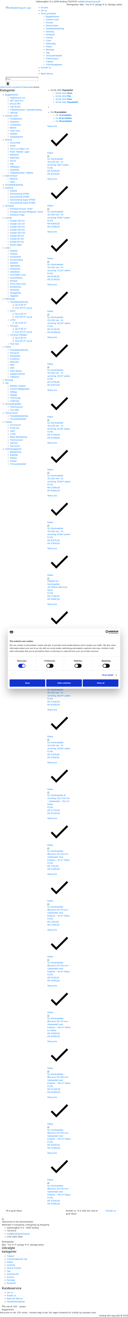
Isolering (50, 31)
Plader (49, 46)
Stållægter (15, 166)
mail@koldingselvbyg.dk (88, 1)
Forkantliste (15, 257)
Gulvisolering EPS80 (19, 196)
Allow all (100, 683)
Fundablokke (16, 118)
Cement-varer (52, 19)
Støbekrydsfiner (17, 374)
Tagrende (14, 169)
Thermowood (52, 58)
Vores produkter (48, 13)
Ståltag (13, 392)
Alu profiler (15, 142)
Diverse (49, 22)
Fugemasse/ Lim (17, 97)
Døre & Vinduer (14, 1268)
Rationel (14, 178)
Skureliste (14, 290)
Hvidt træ (14, 428)
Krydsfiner (15, 359)
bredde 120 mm (17, 224)
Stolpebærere (16, 136)
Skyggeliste (15, 293)
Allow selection (64, 683)
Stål (12, 163)
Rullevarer (14, 157)
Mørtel (13, 127)
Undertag (14, 401)
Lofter (13, 320)
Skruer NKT (15, 103)
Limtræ (49, 37)
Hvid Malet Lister (18, 275)
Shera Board (16, 371)
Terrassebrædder (54, 55)
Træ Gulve (15, 446)
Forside (44, 7)
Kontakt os (46, 67)
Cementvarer (13, 1274)
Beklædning (15, 452)
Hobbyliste (15, 269)
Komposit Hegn (17, 214)
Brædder (14, 455)
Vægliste (14, 296)
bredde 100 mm (17, 220)
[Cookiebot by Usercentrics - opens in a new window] (107, 632)
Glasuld (13, 190)
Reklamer (14, 154)
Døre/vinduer (52, 25)
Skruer (13, 160)
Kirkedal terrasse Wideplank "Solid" (26, 211)
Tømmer (14, 443)
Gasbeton (14, 121)
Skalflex (14, 133)
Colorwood (15, 425)
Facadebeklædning (55, 28)
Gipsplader (15, 356)
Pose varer (15, 130)
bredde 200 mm (17, 233)
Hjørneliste (15, 266)
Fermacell (14, 353)
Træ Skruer (15, 106)
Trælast (49, 61)
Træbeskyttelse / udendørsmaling (26, 109)
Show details (108, 675)
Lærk (12, 431)
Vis (64, 115)
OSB (12, 368)
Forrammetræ (16, 260)
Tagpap (13, 395)
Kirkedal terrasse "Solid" (21, 208)
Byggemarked (52, 16)
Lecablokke (15, 124)
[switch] (50, 666)
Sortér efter (64, 93)
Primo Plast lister (18, 284)
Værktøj (14, 112)
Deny (27, 683)
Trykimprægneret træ (17, 1259)
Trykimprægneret (54, 64)
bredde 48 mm (17, 236)
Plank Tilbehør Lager (20, 151)
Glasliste (14, 263)
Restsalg (50, 49)
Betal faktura (47, 73)
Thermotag (15, 398)
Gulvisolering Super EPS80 (22, 202)
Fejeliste (14, 251)
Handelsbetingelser (16, 1301)
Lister (48, 40)
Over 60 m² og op (23, 308)
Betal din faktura (14, 1298)
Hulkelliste (15, 272)
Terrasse (14, 326)
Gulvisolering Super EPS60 (22, 199)
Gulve (12, 311)
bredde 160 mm (17, 230)
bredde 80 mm (17, 242)
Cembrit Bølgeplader (20, 389)
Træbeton (14, 377)
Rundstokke (15, 287)
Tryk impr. (14, 344)
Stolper (13, 461)
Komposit (50, 34)
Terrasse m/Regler (18, 335)
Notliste (13, 281)
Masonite (14, 362)
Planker (13, 458)
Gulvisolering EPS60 (19, 193)
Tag (47, 52)
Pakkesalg (51, 43)
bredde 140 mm (17, 227)
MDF (12, 365)
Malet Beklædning (18, 437)
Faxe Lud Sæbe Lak (19, 148)
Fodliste (13, 254)
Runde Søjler (16, 245)
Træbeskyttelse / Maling (21, 172)
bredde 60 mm (17, 239)
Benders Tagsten (18, 386)
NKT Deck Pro (16, 100)
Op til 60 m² (20, 305)
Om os (44, 10)
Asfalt (13, 145)
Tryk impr (14, 410)
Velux (12, 181)
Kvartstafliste (16, 278)
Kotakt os (11, 1295)
